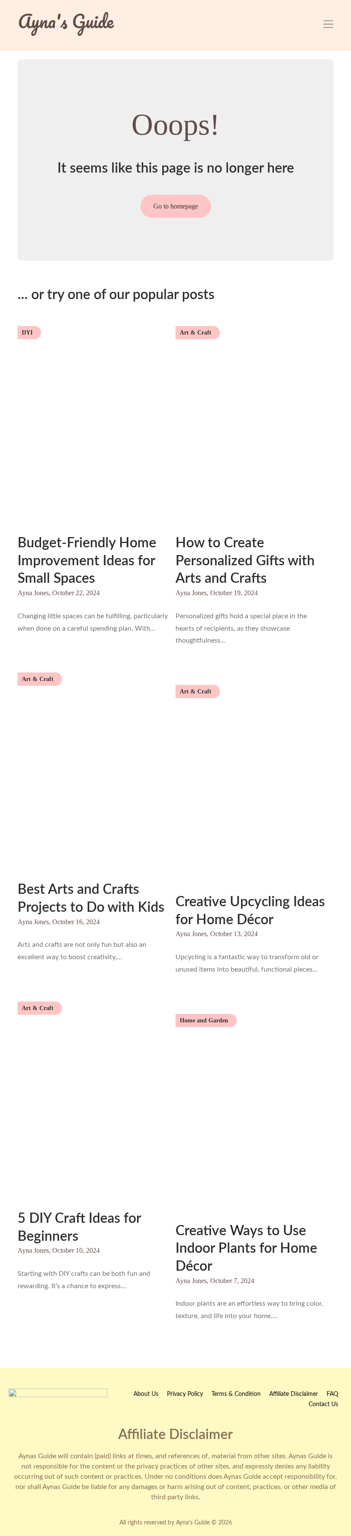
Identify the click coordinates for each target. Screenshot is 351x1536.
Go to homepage (175, 206)
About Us (146, 1394)
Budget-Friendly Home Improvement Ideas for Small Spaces (87, 560)
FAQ (332, 1394)
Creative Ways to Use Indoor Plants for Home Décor (246, 1248)
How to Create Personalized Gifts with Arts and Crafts (245, 560)
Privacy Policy (185, 1394)
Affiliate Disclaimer (293, 1394)
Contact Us (323, 1404)
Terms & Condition (236, 1394)
